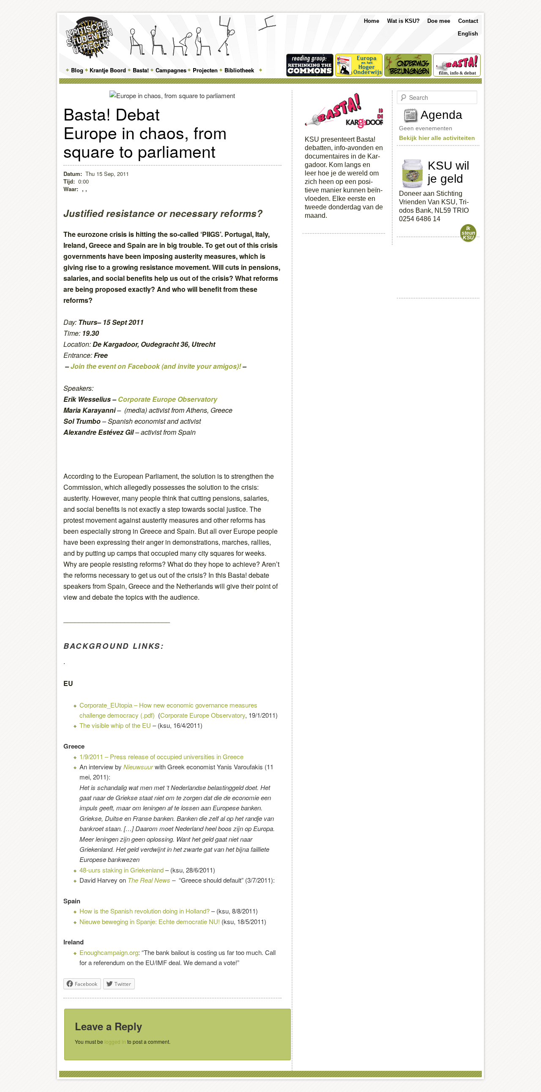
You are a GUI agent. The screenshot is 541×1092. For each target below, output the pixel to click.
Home (371, 21)
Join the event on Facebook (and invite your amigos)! (156, 366)
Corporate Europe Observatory (167, 399)
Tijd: (69, 181)
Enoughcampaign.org (108, 952)
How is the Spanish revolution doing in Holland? (144, 910)
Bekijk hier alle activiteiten (437, 137)
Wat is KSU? (403, 21)
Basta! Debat (111, 113)
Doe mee (438, 21)
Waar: (71, 189)
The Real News (149, 879)
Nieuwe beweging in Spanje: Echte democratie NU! (149, 921)
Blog (77, 70)
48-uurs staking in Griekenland (121, 869)
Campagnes (171, 70)
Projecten (205, 70)
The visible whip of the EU (115, 725)
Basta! (141, 70)
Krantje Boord (108, 70)
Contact (468, 21)
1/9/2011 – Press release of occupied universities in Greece (161, 756)
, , (84, 189)
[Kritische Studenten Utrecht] (89, 37)
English (468, 33)
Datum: (72, 174)
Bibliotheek (239, 70)
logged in (115, 1041)
